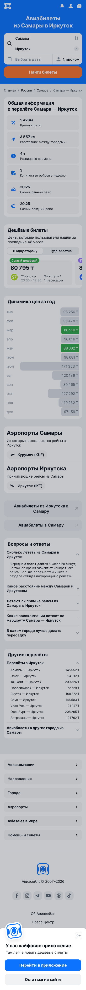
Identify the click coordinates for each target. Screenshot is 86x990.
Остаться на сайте (43, 979)
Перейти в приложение (43, 965)
